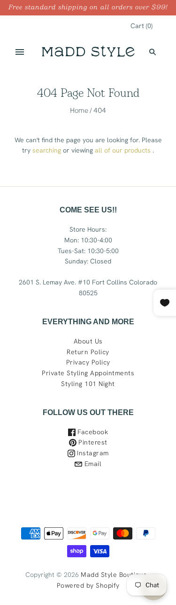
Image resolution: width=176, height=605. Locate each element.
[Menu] (19, 52)
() (141, 26)
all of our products (123, 150)
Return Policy (88, 352)
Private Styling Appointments (88, 373)
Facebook (92, 432)
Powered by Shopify (88, 585)
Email (91, 463)
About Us (88, 341)
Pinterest (92, 442)
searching (46, 150)
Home (79, 110)
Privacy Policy (88, 362)
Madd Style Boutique (114, 574)
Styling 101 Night (88, 383)
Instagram (92, 453)
